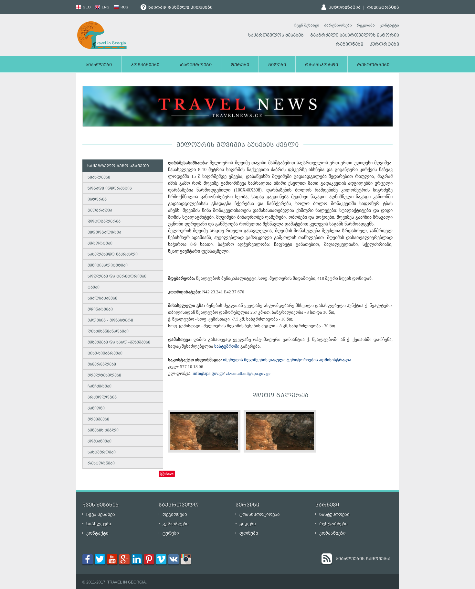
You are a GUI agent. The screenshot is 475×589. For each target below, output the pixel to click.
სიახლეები (99, 65)
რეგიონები (349, 44)
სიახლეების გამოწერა (363, 559)
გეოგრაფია (100, 210)
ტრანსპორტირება (259, 514)
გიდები (277, 65)
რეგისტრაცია (383, 8)
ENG (105, 7)
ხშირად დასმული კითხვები (180, 8)
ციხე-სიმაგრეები (105, 353)
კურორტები (384, 44)
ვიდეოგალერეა (104, 232)
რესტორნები (373, 65)
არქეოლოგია (102, 397)
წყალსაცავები (102, 298)
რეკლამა (366, 25)
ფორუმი (248, 533)
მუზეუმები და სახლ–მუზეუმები (119, 342)
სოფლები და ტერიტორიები (117, 276)
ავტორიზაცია (345, 8)
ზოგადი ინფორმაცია (110, 188)
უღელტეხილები (104, 375)
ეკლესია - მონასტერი (110, 320)
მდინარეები (100, 309)
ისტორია (97, 199)
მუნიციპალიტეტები (108, 265)
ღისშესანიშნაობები (108, 331)
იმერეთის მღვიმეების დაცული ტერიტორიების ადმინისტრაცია (287, 359)
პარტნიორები (338, 25)
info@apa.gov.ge (208, 373)
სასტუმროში (226, 346)
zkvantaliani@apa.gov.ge (248, 373)
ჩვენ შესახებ (306, 25)
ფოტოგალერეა (104, 221)
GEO (86, 7)
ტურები (240, 65)
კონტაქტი (389, 25)
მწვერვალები (102, 364)
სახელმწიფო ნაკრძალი (113, 254)
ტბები (94, 287)
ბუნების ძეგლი (103, 430)
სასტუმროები (195, 65)
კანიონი (96, 408)
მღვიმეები (98, 419)
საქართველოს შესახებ (276, 35)
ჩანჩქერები (99, 386)
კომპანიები (145, 65)
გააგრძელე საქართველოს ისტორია (354, 35)
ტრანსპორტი (321, 65)
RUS (124, 7)
